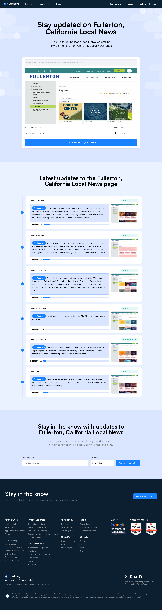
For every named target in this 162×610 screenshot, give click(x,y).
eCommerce (32, 557)
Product (28, 4)
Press (81, 548)
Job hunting (10, 537)
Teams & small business (89, 527)
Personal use (84, 524)
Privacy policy (130, 584)
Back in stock (10, 524)
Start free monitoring (128, 463)
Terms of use (142, 584)
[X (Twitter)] (126, 576)
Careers (82, 544)
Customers (44, 4)
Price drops (10, 527)
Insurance (31, 561)
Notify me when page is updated (81, 142)
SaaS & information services (39, 554)
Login (130, 4)
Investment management (37, 548)
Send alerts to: (28, 457)
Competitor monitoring (36, 524)
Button (64, 544)
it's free (148, 4)
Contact (82, 541)
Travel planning (11, 557)
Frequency (118, 127)
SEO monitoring (34, 537)
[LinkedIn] (131, 576)
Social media (10, 544)
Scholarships (10, 554)
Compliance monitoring (37, 530)
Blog (81, 551)
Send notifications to (33, 127)
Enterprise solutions (87, 530)
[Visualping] (11, 4)
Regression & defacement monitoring (42, 534)
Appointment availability (15, 530)
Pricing (59, 4)
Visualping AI (66, 527)
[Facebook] (140, 576)
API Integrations (67, 530)
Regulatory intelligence (36, 527)
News (7, 534)
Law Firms (31, 551)
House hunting (11, 540)
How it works (66, 524)
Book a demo (115, 4)
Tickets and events (13, 560)
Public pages (66, 548)
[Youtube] (135, 576)
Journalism (31, 564)
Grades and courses (13, 547)
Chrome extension (69, 541)
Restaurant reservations (15, 550)
